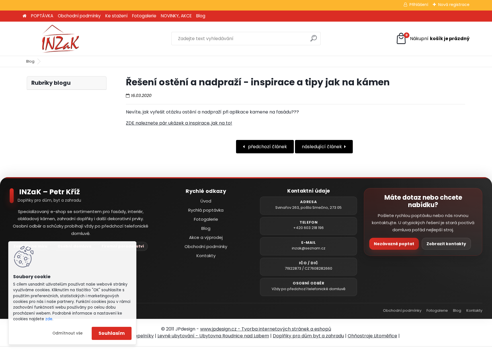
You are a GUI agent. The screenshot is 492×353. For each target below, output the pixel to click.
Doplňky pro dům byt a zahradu (308, 336)
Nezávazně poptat (394, 244)
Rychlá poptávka (206, 210)
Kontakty (206, 256)
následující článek (322, 146)
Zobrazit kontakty (446, 244)
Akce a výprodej (206, 237)
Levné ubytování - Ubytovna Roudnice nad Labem (213, 336)
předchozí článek (267, 146)
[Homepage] (24, 16)
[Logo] (61, 38)
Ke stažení (116, 16)
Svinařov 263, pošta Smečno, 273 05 (308, 207)
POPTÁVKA (42, 16)
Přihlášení (418, 4)
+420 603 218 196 (308, 227)
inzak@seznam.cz (308, 248)
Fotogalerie (144, 16)
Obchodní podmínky (79, 16)
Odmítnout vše (67, 333)
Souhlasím (112, 333)
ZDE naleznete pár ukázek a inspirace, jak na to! (179, 123)
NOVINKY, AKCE (176, 16)
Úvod (205, 201)
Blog (200, 16)
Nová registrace (454, 4)
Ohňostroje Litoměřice (372, 336)
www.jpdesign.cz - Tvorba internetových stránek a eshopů (265, 329)
